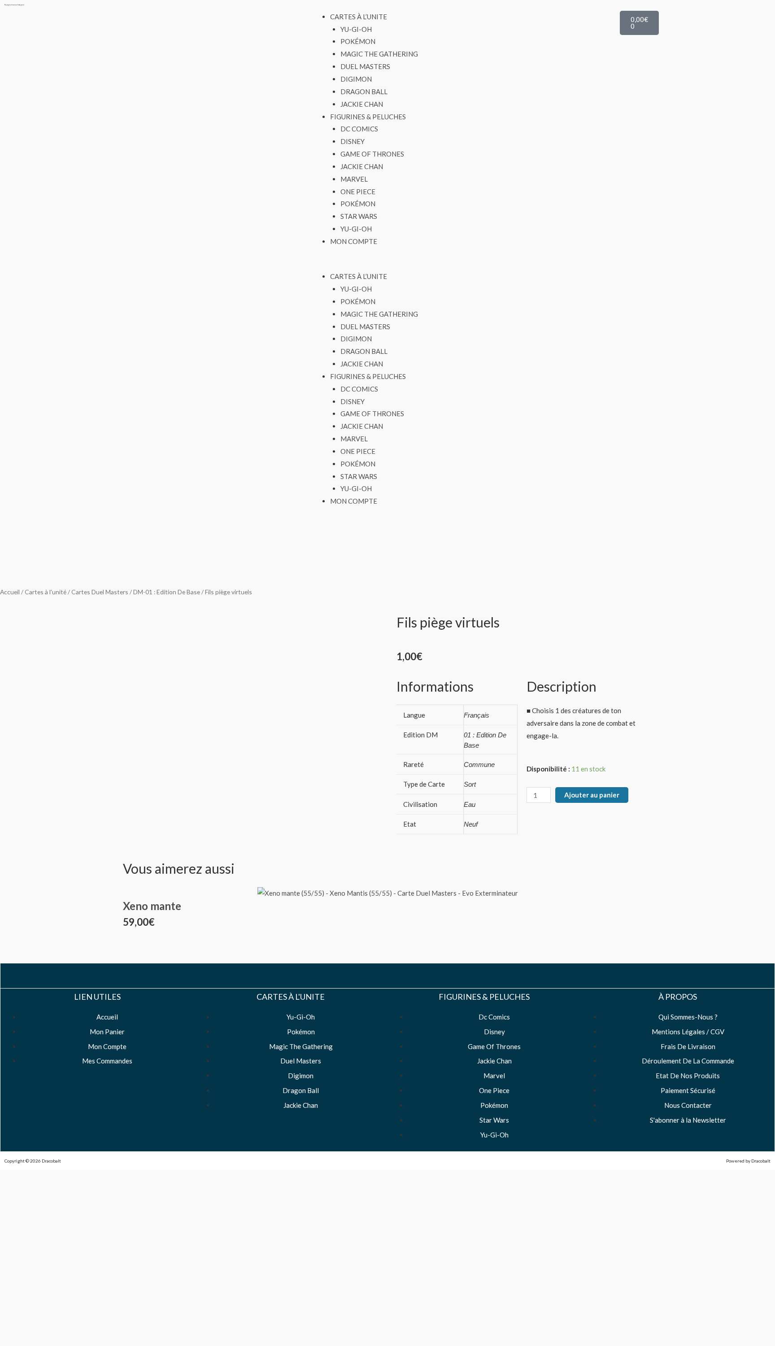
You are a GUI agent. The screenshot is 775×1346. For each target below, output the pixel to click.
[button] (387, 264)
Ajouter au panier (591, 795)
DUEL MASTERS (365, 66)
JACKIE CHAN (361, 104)
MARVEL (354, 179)
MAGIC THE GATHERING (379, 54)
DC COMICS (359, 129)
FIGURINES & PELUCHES (368, 117)
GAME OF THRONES (372, 154)
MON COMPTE (353, 241)
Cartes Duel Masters (99, 592)
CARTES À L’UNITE (358, 17)
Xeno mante (152, 905)
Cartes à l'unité (45, 592)
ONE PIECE (357, 191)
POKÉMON (357, 41)
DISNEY (352, 141)
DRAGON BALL (364, 91)
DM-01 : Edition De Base (166, 592)
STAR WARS (358, 216)
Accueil (10, 592)
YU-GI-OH (356, 29)
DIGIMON (356, 79)
